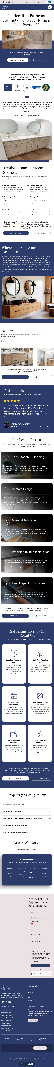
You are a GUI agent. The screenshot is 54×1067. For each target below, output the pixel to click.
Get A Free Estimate (17, 60)
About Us (30, 992)
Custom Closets (6, 1015)
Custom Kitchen (6, 1012)
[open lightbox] (28, 357)
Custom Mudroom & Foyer (9, 1018)
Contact (30, 1000)
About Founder (32, 995)
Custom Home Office (7, 1028)
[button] (50, 7)
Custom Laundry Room (8, 1020)
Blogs (29, 997)
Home (29, 990)
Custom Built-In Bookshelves (9, 1031)
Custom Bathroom (6, 1010)
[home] (5, 7)
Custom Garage (5, 1023)
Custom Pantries (6, 1025)
